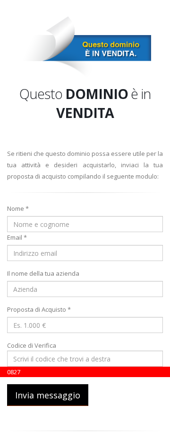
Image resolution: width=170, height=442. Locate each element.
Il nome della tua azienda (43, 273)
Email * (17, 237)
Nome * (18, 208)
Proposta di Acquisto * (39, 309)
